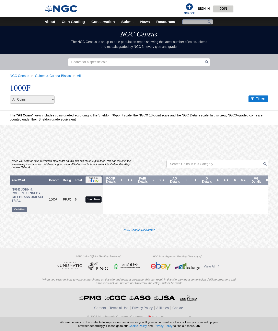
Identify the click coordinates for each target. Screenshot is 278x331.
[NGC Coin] (63, 8)
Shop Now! (94, 199)
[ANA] (69, 265)
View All (210, 266)
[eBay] (161, 266)
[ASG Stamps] (140, 298)
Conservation (103, 22)
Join (223, 8)
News (145, 22)
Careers (100, 308)
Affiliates (162, 308)
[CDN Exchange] (187, 266)
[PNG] (98, 265)
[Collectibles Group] (188, 298)
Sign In (204, 8)
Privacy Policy (142, 308)
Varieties (19, 209)
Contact (178, 308)
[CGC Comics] (115, 298)
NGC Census (139, 33)
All (79, 76)
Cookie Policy (138, 326)
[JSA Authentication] (164, 298)
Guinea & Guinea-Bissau (53, 76)
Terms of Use (118, 308)
